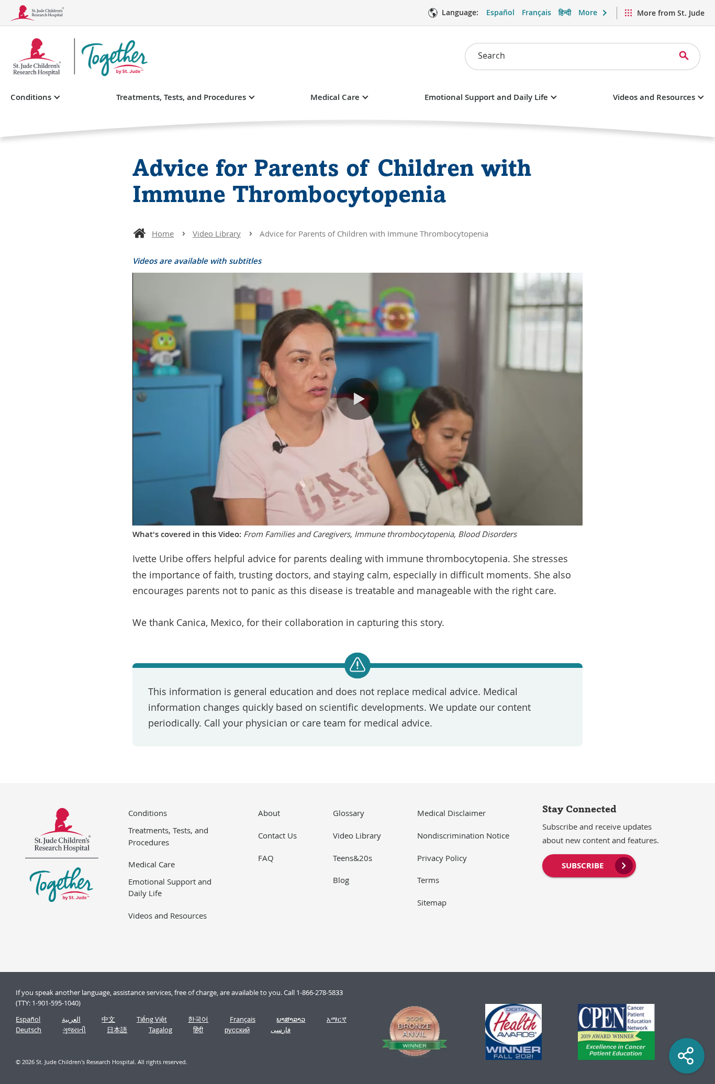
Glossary (348, 813)
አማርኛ (337, 1019)
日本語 (117, 1029)
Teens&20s (352, 858)
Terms (428, 880)
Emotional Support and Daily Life (486, 97)
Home (163, 233)
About (269, 813)
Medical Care (335, 97)
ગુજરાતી (74, 1029)
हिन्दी (564, 12)
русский (237, 1029)
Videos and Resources (654, 97)
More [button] (587, 12)
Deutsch (28, 1029)
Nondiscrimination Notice (463, 835)
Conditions (30, 97)
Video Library (217, 233)
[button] (357, 399)
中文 (108, 1019)
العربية (71, 1019)
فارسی (281, 1029)
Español (500, 12)
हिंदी (198, 1029)
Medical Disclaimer (451, 813)
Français (536, 12)
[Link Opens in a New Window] (410, 1032)
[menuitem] (589, 864)
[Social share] (687, 1056)
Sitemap (431, 902)
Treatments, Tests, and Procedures (181, 97)
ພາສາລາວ (290, 1019)
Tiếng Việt (152, 1019)
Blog (341, 880)
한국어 (198, 1019)
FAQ (266, 858)
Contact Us (277, 835)
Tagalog (160, 1029)
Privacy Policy (442, 858)
